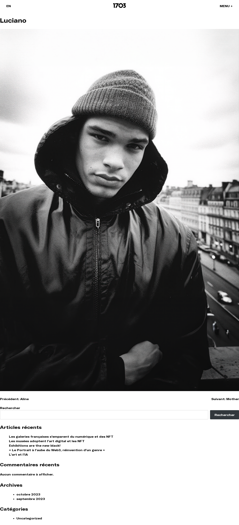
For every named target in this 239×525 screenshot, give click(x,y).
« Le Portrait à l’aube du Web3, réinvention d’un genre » (57, 450)
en (8, 6)
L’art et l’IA (18, 454)
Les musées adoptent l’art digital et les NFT (47, 441)
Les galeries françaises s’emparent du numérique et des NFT (61, 436)
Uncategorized (29, 518)
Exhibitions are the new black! (34, 445)
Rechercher (10, 408)
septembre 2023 (30, 499)
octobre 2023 (28, 494)
